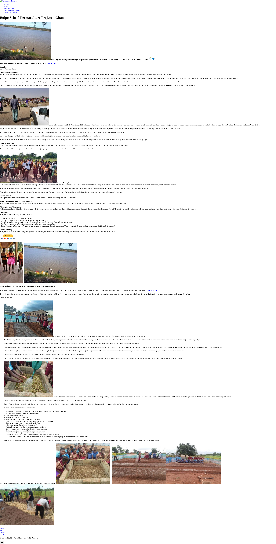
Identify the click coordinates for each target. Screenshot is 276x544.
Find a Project (9, 8)
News (6, 6)
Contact (2, 534)
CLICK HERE (52, 63)
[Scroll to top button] (2, 542)
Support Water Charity (12, 10)
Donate (2, 532)
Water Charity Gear (11, 12)
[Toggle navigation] (16, 1)
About (2, 530)
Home (6, 5)
